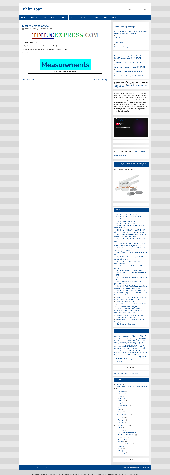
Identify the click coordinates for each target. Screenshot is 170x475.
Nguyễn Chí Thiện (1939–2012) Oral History (130, 290)
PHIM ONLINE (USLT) (123, 415)
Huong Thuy (130, 344)
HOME (23, 468)
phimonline (42, 29)
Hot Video (121, 439)
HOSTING (105, 18)
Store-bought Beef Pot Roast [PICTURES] (128, 71)
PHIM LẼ (44, 18)
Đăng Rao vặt (133, 373)
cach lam (123, 336)
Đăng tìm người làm (121, 373)
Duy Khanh (134, 340)
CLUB (114, 18)
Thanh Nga (136, 354)
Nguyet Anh (125, 348)
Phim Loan (33, 8)
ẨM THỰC (24, 18)
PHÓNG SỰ (85, 18)
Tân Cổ (120, 407)
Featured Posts (33, 468)
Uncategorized (121, 425)
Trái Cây (120, 451)
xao (115, 361)
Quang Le (133, 352)
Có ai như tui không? (121, 47)
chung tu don (123, 338)
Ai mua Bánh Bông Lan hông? (124, 27)
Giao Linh (117, 342)
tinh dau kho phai (130, 357)
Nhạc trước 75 (123, 405)
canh (127, 336)
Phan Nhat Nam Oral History (126, 324)
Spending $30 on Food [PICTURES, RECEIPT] (129, 76)
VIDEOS (119, 427)
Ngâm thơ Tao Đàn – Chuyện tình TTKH (129, 315)
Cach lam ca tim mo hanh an (126, 221)
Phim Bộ (121, 418)
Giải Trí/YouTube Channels (127, 433)
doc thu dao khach (124, 340)
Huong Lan (121, 344)
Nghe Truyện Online (125, 444)
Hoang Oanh (137, 342)
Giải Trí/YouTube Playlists (126, 435)
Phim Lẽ (51, 29)
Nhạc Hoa (121, 398)
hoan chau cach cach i (126, 342)
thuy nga (121, 357)
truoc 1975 (129, 359)
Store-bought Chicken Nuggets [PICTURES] (129, 62)
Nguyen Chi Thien (134, 346)
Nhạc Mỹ (121, 401)
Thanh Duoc (125, 355)
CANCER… (117, 38)
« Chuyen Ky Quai (28, 80)
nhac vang (126, 351)
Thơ (119, 410)
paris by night (125, 352)
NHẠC (53, 18)
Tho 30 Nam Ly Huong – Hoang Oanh (129, 270)
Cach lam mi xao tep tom (125, 219)
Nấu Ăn (120, 442)
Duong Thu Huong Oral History (126, 317)
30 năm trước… (119, 42)
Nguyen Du (117, 348)
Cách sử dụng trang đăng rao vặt (130, 84)
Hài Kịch (120, 394)
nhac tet (140, 348)
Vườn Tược (122, 453)
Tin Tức (120, 448)
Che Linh (116, 338)
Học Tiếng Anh (123, 437)
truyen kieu (142, 359)
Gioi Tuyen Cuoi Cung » (100, 80)
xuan (119, 361)
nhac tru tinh (118, 351)
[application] (131, 127)
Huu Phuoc (138, 344)
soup (137, 352)
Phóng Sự (121, 446)
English (118, 384)
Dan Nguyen (135, 338)
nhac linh (133, 348)
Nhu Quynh (117, 352)
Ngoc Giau (121, 346)
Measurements (65, 65)
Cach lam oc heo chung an (125, 223)
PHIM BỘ (34, 18)
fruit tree (142, 340)
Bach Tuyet (117, 336)
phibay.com (139, 84)
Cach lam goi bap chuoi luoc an (127, 214)
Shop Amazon (46, 468)
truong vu (136, 359)
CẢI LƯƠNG (63, 18)
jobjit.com (118, 84)
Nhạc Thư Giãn (123, 403)
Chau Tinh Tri (138, 336)
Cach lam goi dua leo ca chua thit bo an (129, 216)
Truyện (120, 412)
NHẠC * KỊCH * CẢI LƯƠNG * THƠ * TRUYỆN (131, 386)
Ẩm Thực (121, 430)
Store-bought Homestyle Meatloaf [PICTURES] (130, 67)
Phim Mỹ (121, 422)
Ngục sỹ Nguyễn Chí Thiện (125, 302)
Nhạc (120, 396)
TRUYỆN (95, 18)
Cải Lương (121, 392)
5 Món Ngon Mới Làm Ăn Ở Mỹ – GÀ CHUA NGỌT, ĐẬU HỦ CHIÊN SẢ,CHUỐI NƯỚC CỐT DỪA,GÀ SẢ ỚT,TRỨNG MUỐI (130, 311)
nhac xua (134, 350)
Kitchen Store (140, 151)
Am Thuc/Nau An (120, 155)
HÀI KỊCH (73, 18)
